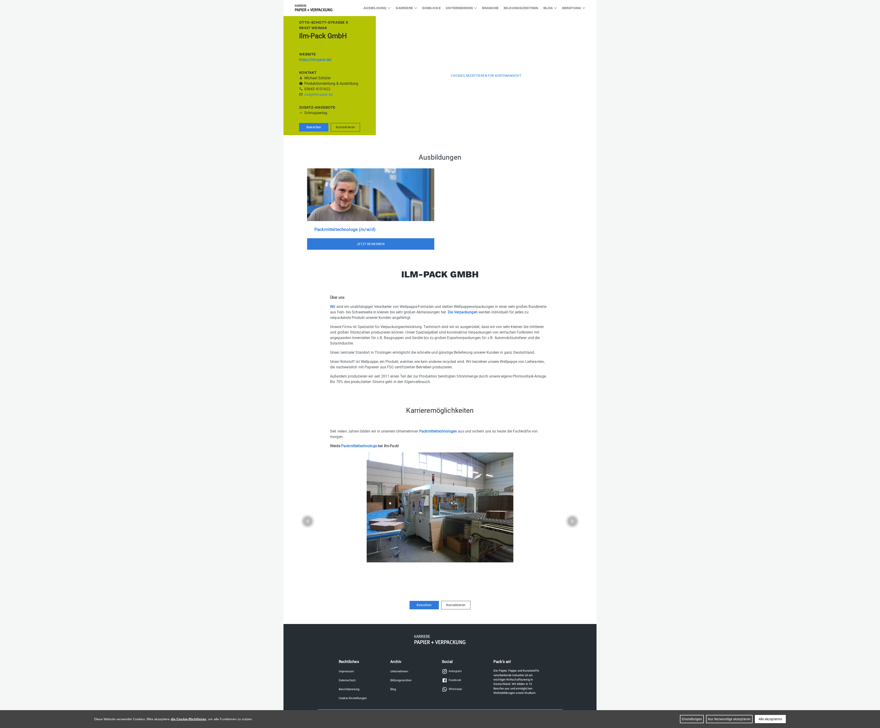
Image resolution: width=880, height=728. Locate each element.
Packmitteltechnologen (438, 431)
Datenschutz (347, 680)
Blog (393, 689)
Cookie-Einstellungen (353, 698)
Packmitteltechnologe (359, 446)
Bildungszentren (401, 680)
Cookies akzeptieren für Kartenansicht (486, 75)
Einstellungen (692, 719)
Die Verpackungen (463, 312)
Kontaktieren (345, 127)
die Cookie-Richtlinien (188, 719)
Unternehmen (399, 671)
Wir (332, 306)
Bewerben (313, 127)
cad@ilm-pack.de (318, 94)
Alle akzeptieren (770, 719)
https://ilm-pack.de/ (315, 59)
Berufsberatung (349, 689)
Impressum (346, 671)
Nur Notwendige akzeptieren (729, 719)
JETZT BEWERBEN (371, 244)
